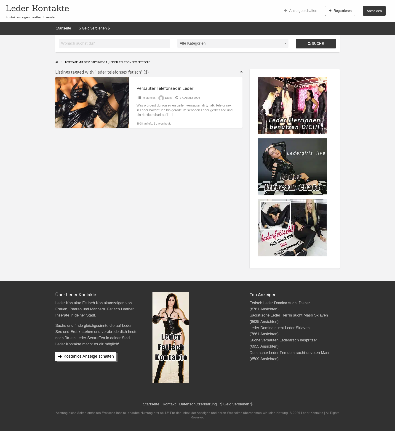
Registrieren (343, 11)
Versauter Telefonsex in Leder (165, 88)
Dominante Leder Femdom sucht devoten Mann (290, 353)
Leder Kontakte (37, 8)
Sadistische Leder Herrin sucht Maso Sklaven (289, 315)
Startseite (63, 28)
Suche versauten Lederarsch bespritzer (283, 340)
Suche (317, 43)
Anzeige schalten (303, 11)
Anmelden (374, 11)
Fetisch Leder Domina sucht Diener (280, 303)
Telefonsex (148, 97)
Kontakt (169, 404)
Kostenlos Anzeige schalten (89, 356)
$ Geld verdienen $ (94, 28)
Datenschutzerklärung (198, 404)
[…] (170, 115)
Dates (168, 97)
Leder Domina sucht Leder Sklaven (280, 328)
